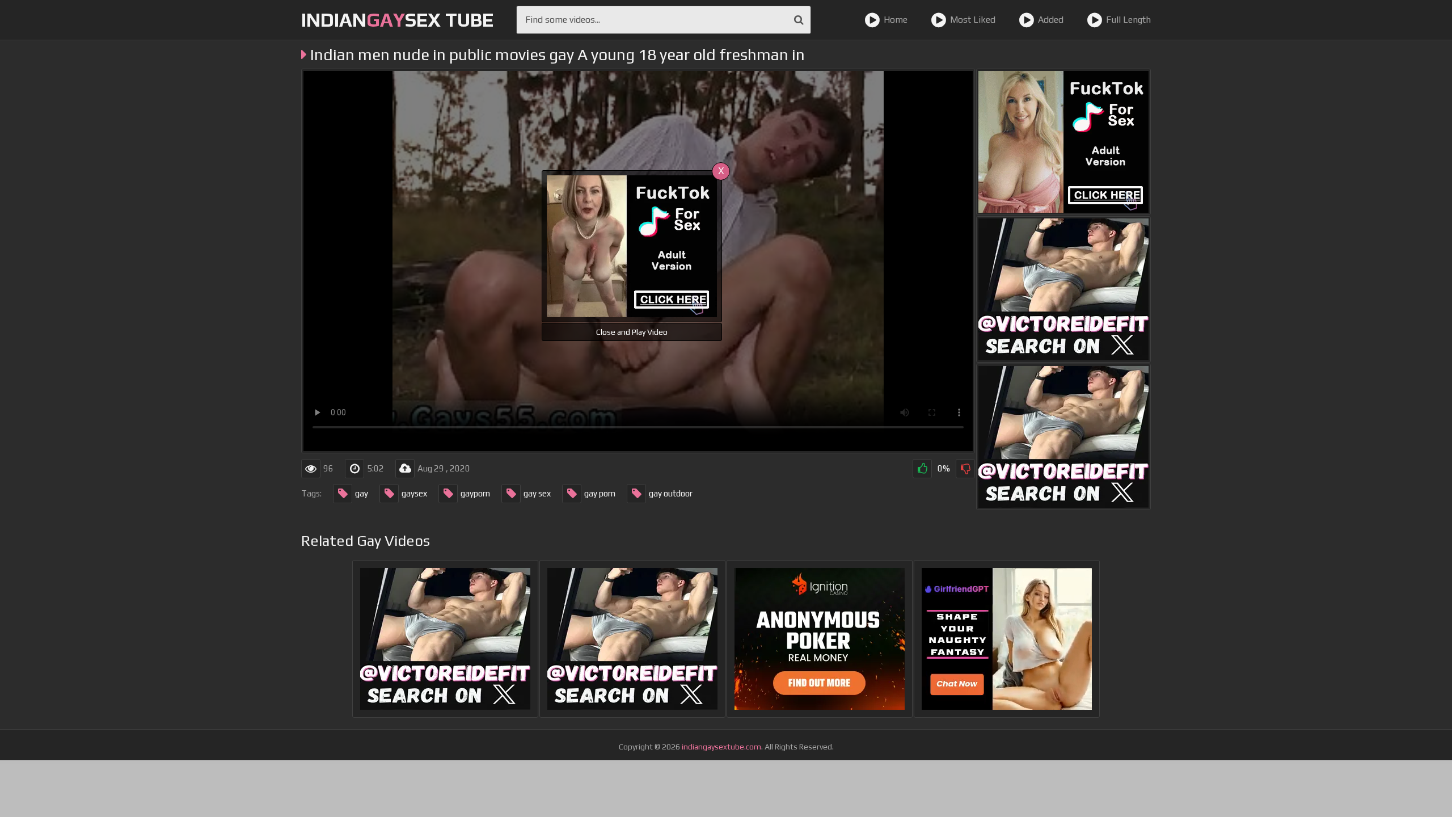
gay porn (599, 493)
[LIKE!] (922, 468)
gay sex (537, 493)
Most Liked (972, 19)
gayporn (475, 493)
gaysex (414, 493)
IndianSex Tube (397, 20)
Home (895, 19)
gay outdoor (671, 493)
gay (361, 493)
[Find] (799, 20)
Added (1050, 19)
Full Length (1128, 19)
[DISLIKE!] (965, 468)
